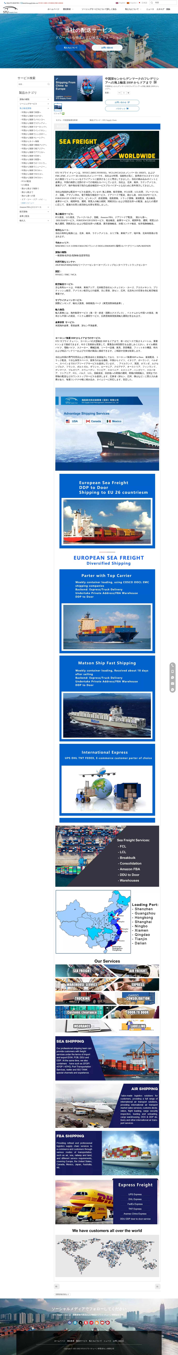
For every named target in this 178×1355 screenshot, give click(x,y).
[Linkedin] (75, 1323)
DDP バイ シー (28, 203)
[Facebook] (70, 1323)
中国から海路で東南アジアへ (34, 145)
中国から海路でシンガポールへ (35, 134)
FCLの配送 (26, 181)
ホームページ (59, 1341)
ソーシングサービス (28, 104)
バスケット (121, 109)
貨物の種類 (24, 99)
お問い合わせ (107, 48)
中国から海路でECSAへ (32, 170)
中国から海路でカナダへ (32, 116)
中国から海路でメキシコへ (33, 119)
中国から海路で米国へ (31, 112)
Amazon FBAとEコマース (30, 207)
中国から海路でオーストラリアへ (36, 163)
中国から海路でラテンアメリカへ (36, 123)
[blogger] (97, 1323)
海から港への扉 (28, 196)
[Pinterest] (108, 1323)
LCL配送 (25, 185)
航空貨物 (23, 212)
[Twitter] (80, 1323)
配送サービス (81, 1341)
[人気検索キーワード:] (48, 84)
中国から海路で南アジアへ (33, 149)
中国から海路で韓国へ (31, 159)
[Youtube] (102, 1323)
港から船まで (27, 192)
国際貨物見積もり (62, 1294)
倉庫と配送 (24, 216)
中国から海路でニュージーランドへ (36, 167)
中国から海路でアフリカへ (33, 152)
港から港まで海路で (30, 188)
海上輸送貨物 (25, 108)
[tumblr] (86, 1323)
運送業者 (70, 1341)
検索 (152, 3)
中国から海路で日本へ (31, 156)
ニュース (107, 1341)
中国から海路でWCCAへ (32, 174)
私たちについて (71, 48)
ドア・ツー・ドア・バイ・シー (35, 199)
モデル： (59, 120)
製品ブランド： (96, 120)
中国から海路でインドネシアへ (35, 130)
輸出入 (22, 221)
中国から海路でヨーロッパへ (34, 127)
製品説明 (61, 126)
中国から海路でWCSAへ (32, 178)
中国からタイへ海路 (30, 141)
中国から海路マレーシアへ (33, 138)
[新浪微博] (91, 1323)
